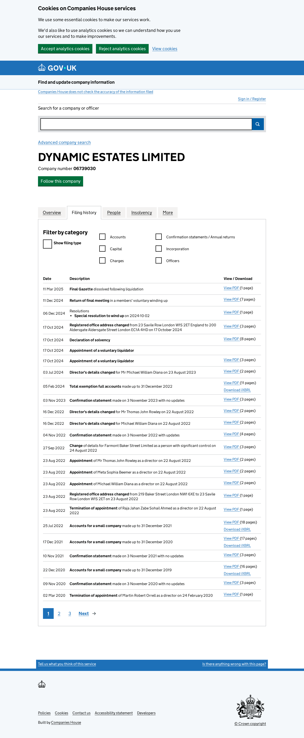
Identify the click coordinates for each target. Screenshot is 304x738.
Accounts (118, 237)
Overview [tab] (52, 212)
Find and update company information (76, 82)
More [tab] (168, 212)
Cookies (61, 713)
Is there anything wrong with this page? (234, 664)
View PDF (232, 288)
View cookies (164, 48)
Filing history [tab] (84, 212)
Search (258, 124)
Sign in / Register (252, 99)
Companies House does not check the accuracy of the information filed (95, 91)
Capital (116, 249)
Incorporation (177, 249)
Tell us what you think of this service (67, 664)
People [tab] (114, 212)
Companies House (66, 722)
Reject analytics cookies (122, 48)
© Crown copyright (250, 723)
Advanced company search (64, 142)
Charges (117, 261)
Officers (172, 261)
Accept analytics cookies (65, 48)
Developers (146, 713)
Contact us (81, 713)
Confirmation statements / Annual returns (200, 237)
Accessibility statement (114, 713)
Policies (44, 713)
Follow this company (61, 181)
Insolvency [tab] (141, 212)
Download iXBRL (237, 390)
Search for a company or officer (68, 108)
